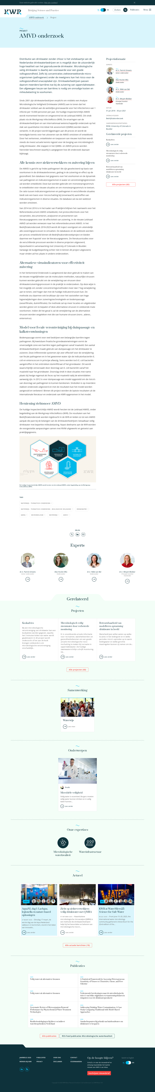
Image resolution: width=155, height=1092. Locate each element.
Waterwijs (53, 515)
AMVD (65, 515)
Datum (108, 108)
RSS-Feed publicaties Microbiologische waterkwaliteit (87, 1036)
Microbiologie (37, 515)
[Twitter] (72, 534)
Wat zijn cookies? (51, 2)
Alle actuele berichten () (77, 945)
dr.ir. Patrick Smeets (124, 70)
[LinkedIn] (77, 534)
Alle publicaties (49, 1036)
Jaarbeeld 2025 (25, 1058)
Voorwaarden (76, 1062)
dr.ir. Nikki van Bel (123, 89)
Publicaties (134, 10)
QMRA (23, 515)
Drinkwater (82, 509)
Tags (21, 497)
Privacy (39, 1062)
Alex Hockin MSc (122, 80)
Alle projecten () (120, 184)
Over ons (57, 1058)
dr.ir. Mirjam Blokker (124, 99)
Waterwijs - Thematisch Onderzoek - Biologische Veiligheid (46, 509)
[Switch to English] (103, 10)
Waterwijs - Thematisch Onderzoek (35, 503)
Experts (109, 65)
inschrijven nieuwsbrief (99, 1073)
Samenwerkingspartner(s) (116, 123)
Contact (73, 1058)
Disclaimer (57, 1062)
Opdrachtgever (112, 116)
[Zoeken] (125, 10)
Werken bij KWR (26, 1062)
